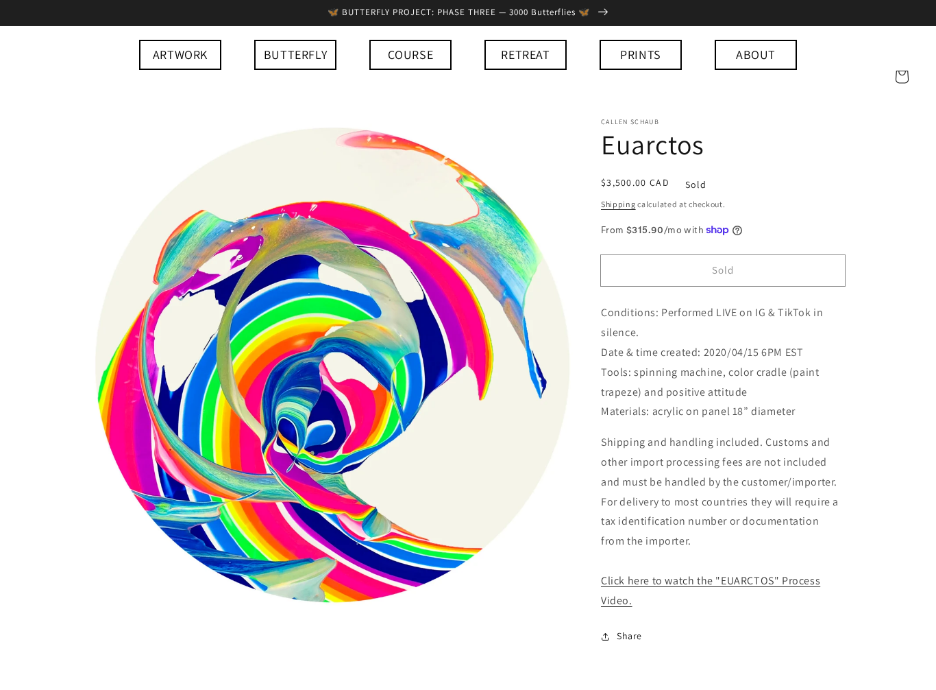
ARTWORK (180, 54)
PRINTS (640, 54)
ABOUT (756, 54)
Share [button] (629, 636)
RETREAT (525, 54)
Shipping (618, 204)
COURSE (411, 54)
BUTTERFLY (295, 54)
